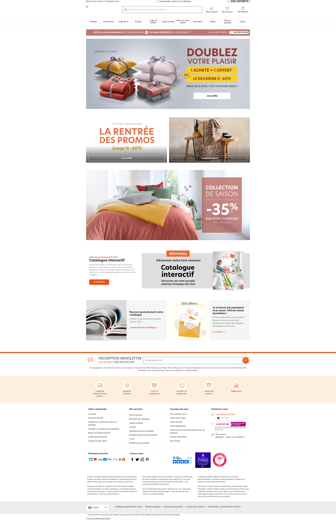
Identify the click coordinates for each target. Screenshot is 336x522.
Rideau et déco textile (183, 22)
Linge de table (168, 22)
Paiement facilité (95, 418)
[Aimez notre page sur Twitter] (137, 461)
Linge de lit (123, 22)
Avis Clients (175, 441)
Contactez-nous (219, 409)
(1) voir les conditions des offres (98, 518)
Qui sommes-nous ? (178, 414)
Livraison (92, 414)
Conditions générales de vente (128, 507)
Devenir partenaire (178, 437)
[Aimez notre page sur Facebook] (132, 461)
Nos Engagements (178, 426)
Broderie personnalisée (139, 443)
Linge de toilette (153, 22)
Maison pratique (227, 22)
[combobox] (162, 9)
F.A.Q (131, 439)
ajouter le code (240, 32)
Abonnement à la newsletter (141, 431)
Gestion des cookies (195, 507)
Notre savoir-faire (178, 418)
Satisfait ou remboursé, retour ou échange (102, 423)
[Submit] (125, 9)
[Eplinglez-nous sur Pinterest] (147, 461)
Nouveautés (108, 22)
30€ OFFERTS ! (240, 1)
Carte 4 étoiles (135, 415)
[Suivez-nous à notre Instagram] (142, 461)
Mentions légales (152, 507)
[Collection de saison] (168, 205)
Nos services (136, 409)
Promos (93, 22)
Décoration (198, 22)
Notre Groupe (176, 422)
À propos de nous (179, 409)
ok (246, 360)
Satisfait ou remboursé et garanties (103, 429)
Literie (242, 22)
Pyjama (138, 22)
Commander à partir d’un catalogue (175, 1)
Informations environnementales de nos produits (187, 431)
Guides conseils (136, 423)
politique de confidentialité (185, 370)
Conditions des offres (97, 441)
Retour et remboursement (99, 433)
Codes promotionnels (97, 437)
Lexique (132, 427)
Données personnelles (173, 507)
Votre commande (97, 409)
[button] (97, 507)
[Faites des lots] (168, 74)
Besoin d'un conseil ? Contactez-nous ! (103, 1)
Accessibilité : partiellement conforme (224, 507)
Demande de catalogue (139, 419)
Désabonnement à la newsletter (143, 435)
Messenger (224, 418)
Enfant (213, 22)
